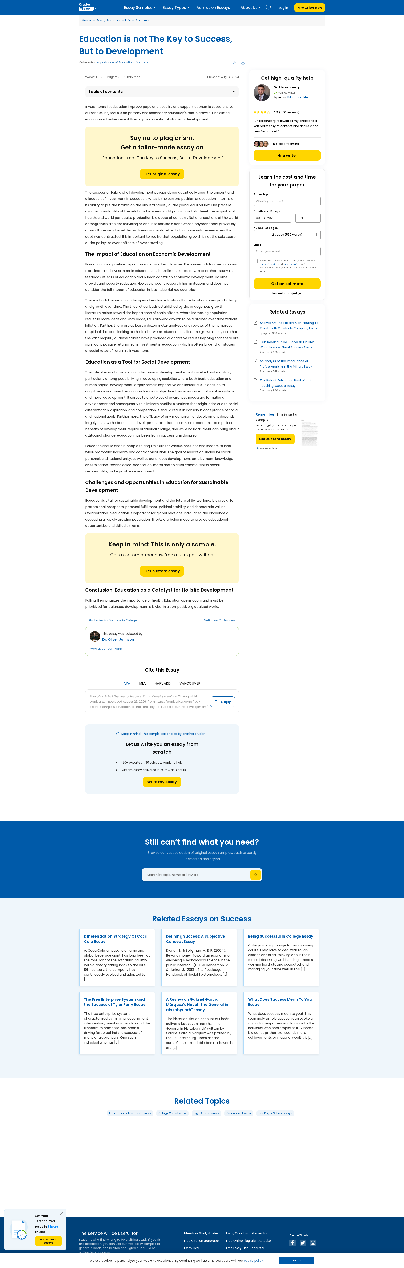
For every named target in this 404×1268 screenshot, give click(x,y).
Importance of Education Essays (130, 1113)
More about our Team (106, 649)
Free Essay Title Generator (245, 1248)
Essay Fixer (191, 1248)
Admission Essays (213, 7)
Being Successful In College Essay (280, 936)
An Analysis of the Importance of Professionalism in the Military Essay (286, 363)
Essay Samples (108, 20)
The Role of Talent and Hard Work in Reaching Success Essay (286, 383)
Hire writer (287, 155)
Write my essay (162, 781)
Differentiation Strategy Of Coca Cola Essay (116, 939)
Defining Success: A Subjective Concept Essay (195, 939)
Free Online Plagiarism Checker (249, 1241)
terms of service (268, 264)
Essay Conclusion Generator (246, 1233)
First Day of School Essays (275, 1113)
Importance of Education (115, 62)
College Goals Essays (172, 1113)
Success (142, 20)
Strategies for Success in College (112, 620)
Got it (296, 1260)
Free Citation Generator (201, 1241)
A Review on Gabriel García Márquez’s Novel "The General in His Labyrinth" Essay (197, 1004)
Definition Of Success (220, 620)
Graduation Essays (238, 1113)
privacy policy (291, 264)
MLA (142, 683)
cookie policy (253, 1261)
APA (127, 683)
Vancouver (189, 683)
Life (128, 20)
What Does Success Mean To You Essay (280, 1002)
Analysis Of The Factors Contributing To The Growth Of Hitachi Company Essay (289, 325)
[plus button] (316, 235)
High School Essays (206, 1113)
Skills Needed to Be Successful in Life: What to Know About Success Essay (287, 344)
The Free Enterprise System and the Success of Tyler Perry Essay (114, 1002)
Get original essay (162, 174)
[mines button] (258, 235)
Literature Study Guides (201, 1233)
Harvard (163, 683)
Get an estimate (287, 283)
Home (87, 20)
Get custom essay (162, 571)
